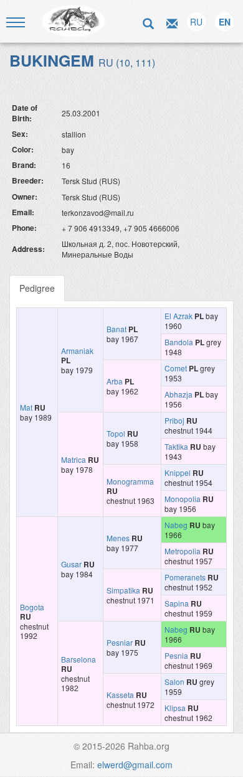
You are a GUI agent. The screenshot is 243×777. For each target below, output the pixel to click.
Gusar (71, 564)
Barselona (78, 659)
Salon (174, 681)
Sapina (176, 603)
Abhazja (178, 394)
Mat (26, 407)
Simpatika (123, 590)
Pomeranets (185, 577)
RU (196, 22)
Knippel (177, 472)
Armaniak (77, 350)
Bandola (178, 342)
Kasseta (120, 694)
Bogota (32, 607)
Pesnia (176, 655)
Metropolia (182, 551)
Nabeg (176, 524)
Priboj (174, 420)
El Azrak (178, 315)
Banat (116, 328)
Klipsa (175, 707)
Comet (175, 368)
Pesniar (120, 642)
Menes (118, 538)
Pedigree (37, 288)
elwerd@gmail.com (135, 764)
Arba (115, 381)
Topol (116, 433)
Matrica (73, 459)
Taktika (176, 446)
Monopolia (182, 498)
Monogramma (130, 481)
